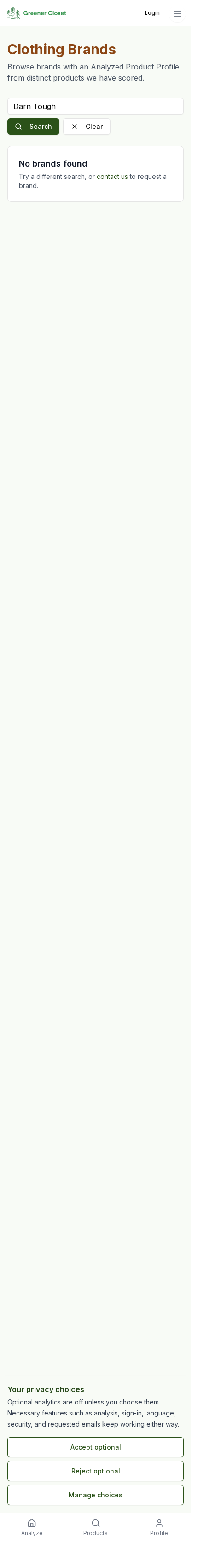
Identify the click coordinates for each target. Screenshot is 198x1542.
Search (40, 126)
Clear (94, 126)
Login (152, 12)
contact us (112, 176)
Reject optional (95, 1471)
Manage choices (95, 1495)
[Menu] (177, 14)
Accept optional (95, 1447)
